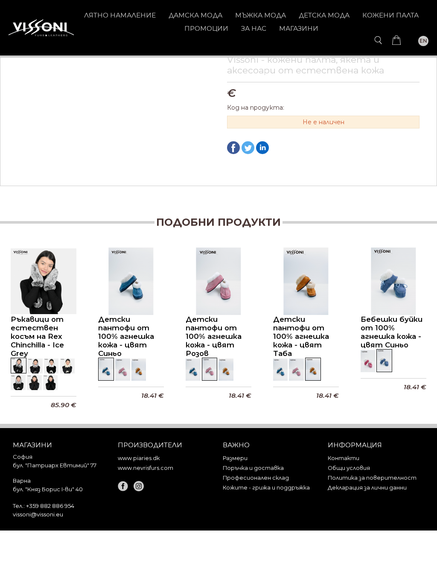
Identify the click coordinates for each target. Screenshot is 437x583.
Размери (235, 458)
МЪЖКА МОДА (260, 15)
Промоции (206, 28)
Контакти (343, 458)
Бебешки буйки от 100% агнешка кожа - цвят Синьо (391, 332)
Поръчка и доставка (253, 468)
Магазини (298, 28)
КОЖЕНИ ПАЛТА (390, 15)
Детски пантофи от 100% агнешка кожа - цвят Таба (301, 336)
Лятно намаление (120, 15)
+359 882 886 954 (50, 505)
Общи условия (349, 468)
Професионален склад (256, 478)
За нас (253, 28)
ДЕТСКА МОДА (324, 15)
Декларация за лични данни (367, 487)
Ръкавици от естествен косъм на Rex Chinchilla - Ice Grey (37, 336)
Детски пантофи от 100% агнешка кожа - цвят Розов (214, 336)
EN (423, 41)
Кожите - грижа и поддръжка (266, 487)
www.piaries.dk (139, 458)
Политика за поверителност (372, 478)
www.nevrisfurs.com (145, 468)
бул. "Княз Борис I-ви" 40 (48, 489)
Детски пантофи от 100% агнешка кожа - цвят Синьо (126, 336)
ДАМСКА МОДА (195, 15)
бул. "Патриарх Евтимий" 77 (54, 465)
